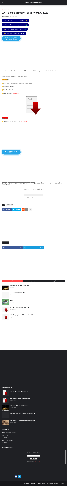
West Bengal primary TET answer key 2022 (21, 315)
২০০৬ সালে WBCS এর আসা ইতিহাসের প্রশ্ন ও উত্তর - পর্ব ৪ (23, 420)
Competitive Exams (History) (9, 432)
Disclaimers (26, 483)
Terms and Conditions (52, 483)
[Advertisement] (33, 54)
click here (16, 93)
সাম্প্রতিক (55, 281)
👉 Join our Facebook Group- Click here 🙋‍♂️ (15, 25)
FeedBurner (37, 197)
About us (33, 483)
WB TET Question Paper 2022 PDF (19, 307)
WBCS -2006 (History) (7, 440)
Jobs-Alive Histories (33, 2)
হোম (2, 9)
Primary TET (7, 9)
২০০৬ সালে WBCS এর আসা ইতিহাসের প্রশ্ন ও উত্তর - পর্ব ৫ (23, 413)
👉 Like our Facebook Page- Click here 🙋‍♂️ (14, 29)
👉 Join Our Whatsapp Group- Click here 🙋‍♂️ (15, 20)
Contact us (62, 483)
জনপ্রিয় (12, 281)
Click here (24, 121)
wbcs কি (12, 300)
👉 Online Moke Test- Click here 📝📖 (13, 33)
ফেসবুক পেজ (33, 281)
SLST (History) (5, 437)
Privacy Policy (41, 483)
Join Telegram (11, 38)
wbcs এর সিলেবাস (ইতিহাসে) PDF (17, 292)
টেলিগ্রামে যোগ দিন (12, 152)
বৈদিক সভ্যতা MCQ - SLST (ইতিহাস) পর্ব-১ (19, 285)
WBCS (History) (6, 443)
